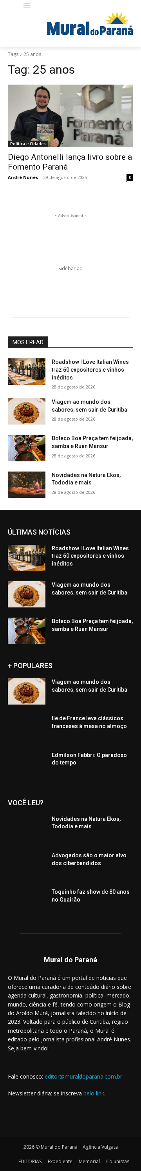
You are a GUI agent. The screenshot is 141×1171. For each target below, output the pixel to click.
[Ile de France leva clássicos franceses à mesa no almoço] (26, 728)
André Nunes (23, 177)
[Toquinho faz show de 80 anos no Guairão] (26, 901)
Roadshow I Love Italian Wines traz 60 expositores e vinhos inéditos (90, 369)
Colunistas (117, 1161)
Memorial (89, 1161)
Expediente (60, 1161)
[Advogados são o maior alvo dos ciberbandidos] (26, 865)
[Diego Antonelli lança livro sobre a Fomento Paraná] (70, 116)
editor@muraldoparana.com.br (83, 1076)
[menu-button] (27, 5)
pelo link (93, 1093)
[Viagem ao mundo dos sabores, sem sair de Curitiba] (26, 411)
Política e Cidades (28, 143)
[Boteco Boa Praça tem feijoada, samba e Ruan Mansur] (26, 448)
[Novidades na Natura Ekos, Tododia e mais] (26, 485)
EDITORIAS (30, 1161)
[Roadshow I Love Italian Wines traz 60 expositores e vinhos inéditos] (26, 371)
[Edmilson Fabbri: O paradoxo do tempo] (26, 765)
